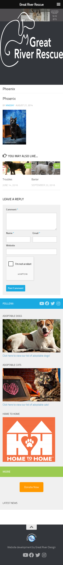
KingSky (10, 105)
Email (36, 233)
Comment (12, 209)
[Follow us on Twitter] (53, 303)
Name (10, 233)
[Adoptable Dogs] (31, 351)
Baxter (35, 179)
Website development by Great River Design (31, 547)
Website (10, 245)
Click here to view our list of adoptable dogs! (26, 355)
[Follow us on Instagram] (58, 303)
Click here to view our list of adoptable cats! (26, 404)
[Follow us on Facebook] (47, 303)
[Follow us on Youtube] (41, 303)
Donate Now (31, 487)
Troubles (7, 179)
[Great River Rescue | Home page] (31, 39)
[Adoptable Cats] (31, 400)
